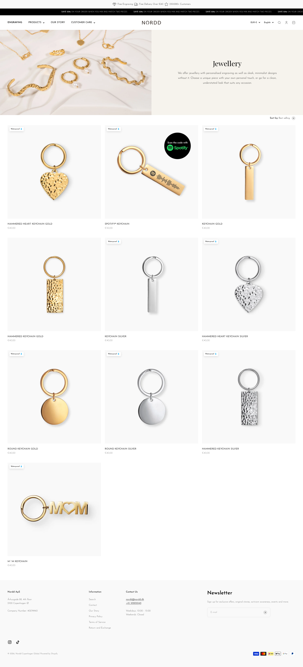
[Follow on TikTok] (18, 642)
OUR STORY (58, 22)
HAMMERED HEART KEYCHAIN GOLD (30, 224)
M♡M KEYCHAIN (17, 561)
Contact (93, 605)
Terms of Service (97, 622)
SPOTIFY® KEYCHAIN (117, 224)
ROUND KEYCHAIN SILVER (120, 449)
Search (92, 599)
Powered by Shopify (49, 654)
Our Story (94, 611)
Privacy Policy (95, 616)
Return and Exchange (100, 628)
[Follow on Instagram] (10, 642)
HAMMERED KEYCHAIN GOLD (25, 336)
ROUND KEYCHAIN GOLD (23, 449)
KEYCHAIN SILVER (115, 336)
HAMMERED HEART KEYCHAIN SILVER (225, 336)
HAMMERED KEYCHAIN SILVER (220, 449)
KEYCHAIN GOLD (212, 224)
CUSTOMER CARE (81, 22)
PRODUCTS (34, 22)
